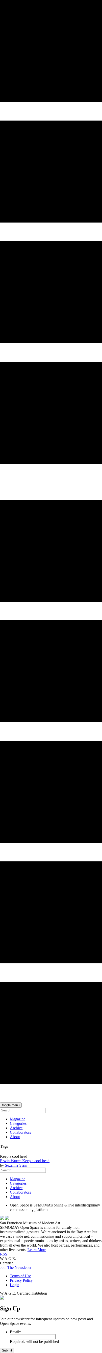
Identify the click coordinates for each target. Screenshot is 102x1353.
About (15, 1137)
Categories (18, 1123)
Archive (16, 1128)
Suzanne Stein (16, 1165)
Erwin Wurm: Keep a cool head (25, 1161)
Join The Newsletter (15, 1267)
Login (14, 1285)
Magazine (17, 1119)
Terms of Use (20, 1276)
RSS (3, 1254)
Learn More (36, 1250)
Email (15, 1332)
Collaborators (20, 1132)
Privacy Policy (21, 1280)
